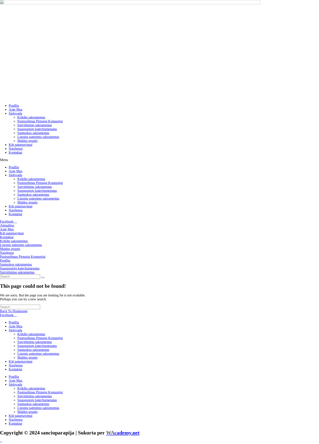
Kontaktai (15, 152)
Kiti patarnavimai (20, 144)
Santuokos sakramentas (33, 133)
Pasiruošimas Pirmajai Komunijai (40, 121)
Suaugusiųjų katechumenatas (37, 129)
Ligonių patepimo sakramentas (38, 137)
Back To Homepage (14, 311)
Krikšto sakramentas (31, 117)
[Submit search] (42, 277)
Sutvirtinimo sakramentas (34, 125)
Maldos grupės (27, 141)
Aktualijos (7, 225)
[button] (159, 160)
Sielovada (15, 113)
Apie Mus (15, 109)
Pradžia (14, 105)
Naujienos (16, 148)
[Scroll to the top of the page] (1, 442)
